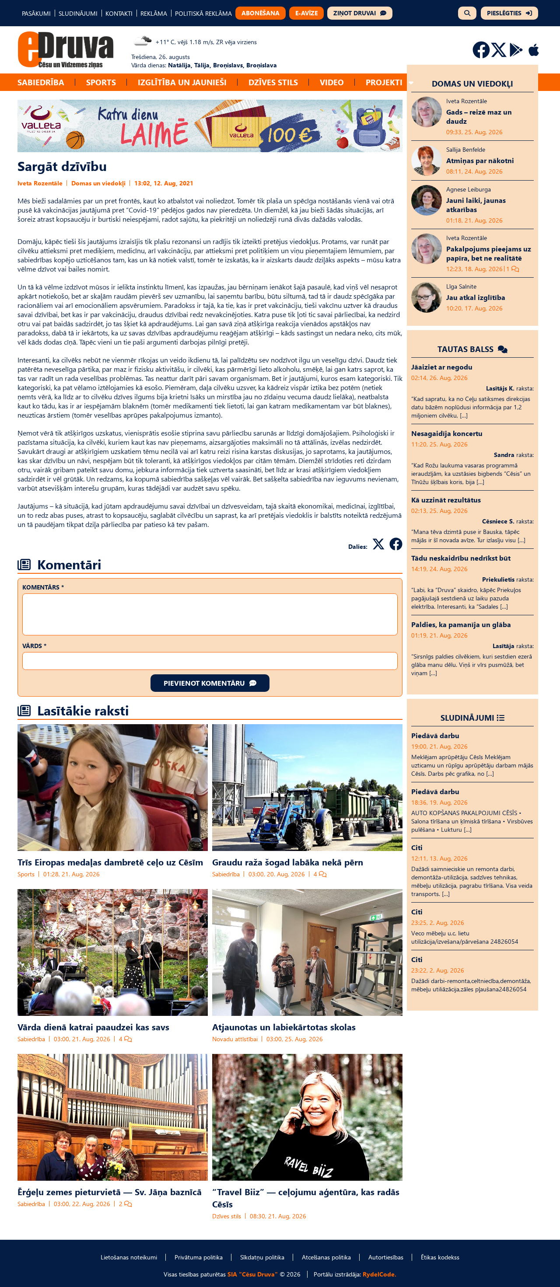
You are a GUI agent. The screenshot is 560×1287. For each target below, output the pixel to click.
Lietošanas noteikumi (129, 1257)
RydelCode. (379, 1274)
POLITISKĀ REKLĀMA (203, 13)
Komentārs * (43, 587)
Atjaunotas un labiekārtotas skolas (284, 1026)
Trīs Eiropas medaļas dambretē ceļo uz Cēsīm (110, 861)
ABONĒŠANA (261, 13)
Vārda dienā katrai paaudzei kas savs (93, 1026)
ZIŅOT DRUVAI (354, 13)
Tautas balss (467, 348)
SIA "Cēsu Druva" (253, 1274)
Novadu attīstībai (235, 1039)
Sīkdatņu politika (262, 1257)
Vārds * (34, 646)
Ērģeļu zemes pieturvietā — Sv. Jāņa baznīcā (110, 1191)
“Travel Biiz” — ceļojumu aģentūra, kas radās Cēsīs (305, 1197)
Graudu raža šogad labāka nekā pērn (287, 861)
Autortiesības (385, 1257)
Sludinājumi (467, 717)
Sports (101, 82)
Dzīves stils (273, 82)
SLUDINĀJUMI (78, 13)
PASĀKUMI (36, 13)
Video (332, 82)
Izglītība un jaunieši (182, 82)
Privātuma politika (199, 1257)
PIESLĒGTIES (504, 13)
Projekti (384, 82)
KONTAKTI (119, 13)
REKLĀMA (153, 13)
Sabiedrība (41, 82)
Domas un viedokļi (98, 183)
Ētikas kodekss (440, 1257)
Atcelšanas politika (326, 1257)
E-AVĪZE (306, 13)
